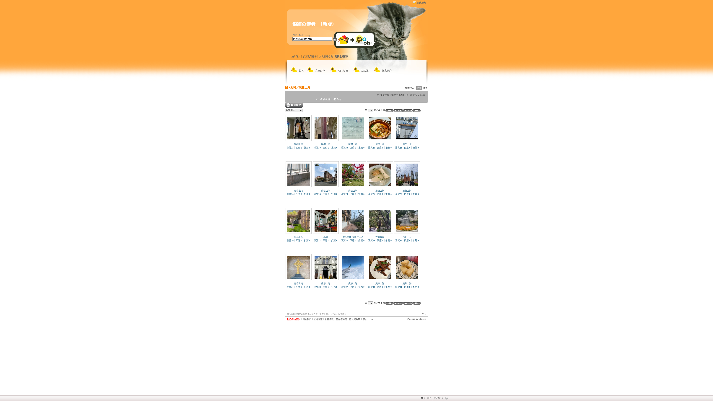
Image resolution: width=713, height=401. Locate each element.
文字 (425, 88)
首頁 (301, 70)
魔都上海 (304, 87)
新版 (327, 24)
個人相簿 (343, 70)
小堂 (325, 237)
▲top (423, 313)
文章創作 (320, 70)
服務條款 (329, 319)
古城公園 (379, 237)
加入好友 (296, 56)
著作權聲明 (341, 319)
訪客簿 (365, 70)
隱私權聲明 (354, 319)
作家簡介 (387, 70)
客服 (365, 319)
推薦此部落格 (310, 56)
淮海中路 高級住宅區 (353, 237)
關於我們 (306, 319)
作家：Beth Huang (301, 35)
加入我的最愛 (326, 56)
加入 (429, 398)
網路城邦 (421, 2)
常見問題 (318, 319)
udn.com (422, 319)
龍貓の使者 (304, 24)
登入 (423, 398)
